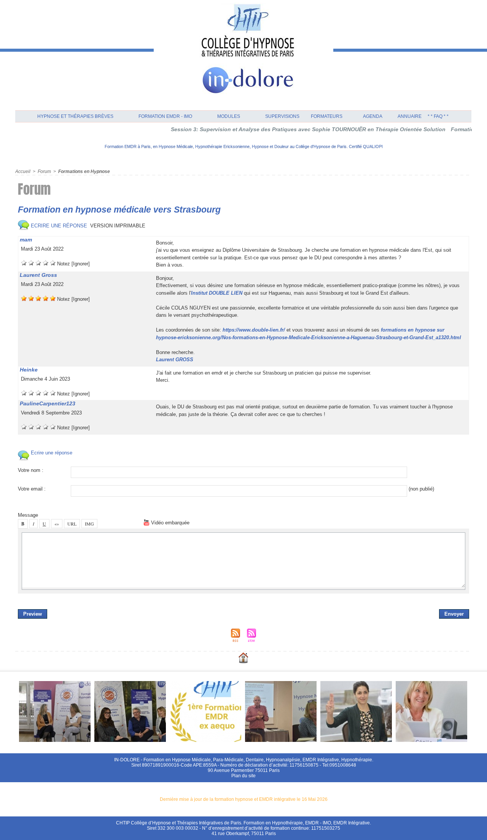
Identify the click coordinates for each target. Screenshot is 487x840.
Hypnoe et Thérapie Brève (75, 116)
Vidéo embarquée (169, 523)
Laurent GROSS (174, 359)
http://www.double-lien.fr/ (254, 330)
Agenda (372, 116)
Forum (44, 171)
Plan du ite (243, 775)
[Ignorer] (81, 264)
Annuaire (410, 116)
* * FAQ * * (438, 116)
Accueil (22, 171)
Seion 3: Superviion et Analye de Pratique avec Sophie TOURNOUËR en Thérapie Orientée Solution (291, 129)
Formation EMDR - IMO (165, 116)
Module (228, 116)
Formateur (326, 116)
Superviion (282, 116)
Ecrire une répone (58, 226)
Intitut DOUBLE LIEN (216, 293)
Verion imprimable (117, 226)
